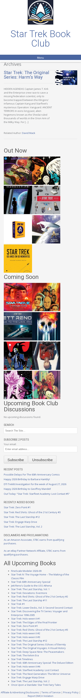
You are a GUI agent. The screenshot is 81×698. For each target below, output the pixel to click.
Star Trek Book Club (41, 38)
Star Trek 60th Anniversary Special (30, 582)
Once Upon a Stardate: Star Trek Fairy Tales (36, 684)
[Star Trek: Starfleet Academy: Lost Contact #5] (18, 184)
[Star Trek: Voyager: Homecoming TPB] (18, 213)
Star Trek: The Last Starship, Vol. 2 (23, 526)
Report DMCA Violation (40, 696)
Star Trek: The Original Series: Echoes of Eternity (38, 644)
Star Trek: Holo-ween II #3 (25, 637)
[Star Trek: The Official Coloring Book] (46, 242)
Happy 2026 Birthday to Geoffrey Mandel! (27, 489)
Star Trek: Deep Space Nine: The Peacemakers (37, 651)
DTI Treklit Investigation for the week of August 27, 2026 (35, 484)
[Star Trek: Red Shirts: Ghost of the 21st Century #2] (46, 369)
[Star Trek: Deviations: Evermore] (18, 369)
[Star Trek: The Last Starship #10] (46, 184)
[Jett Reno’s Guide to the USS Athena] (18, 339)
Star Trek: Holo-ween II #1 (25, 618)
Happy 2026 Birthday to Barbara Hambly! (27, 479)
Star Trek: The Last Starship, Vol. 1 (30, 589)
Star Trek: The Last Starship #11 (29, 600)
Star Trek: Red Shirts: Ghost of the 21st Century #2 (39, 596)
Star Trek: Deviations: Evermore (29, 593)
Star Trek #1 (18, 604)
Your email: (10, 444)
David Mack (28, 133)
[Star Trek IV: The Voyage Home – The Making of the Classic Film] (18, 310)
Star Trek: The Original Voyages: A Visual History (38, 648)
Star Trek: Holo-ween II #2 (25, 633)
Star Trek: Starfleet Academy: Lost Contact (35, 670)
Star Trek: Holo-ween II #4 (25, 666)
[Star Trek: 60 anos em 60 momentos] (18, 271)
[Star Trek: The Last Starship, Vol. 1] (46, 339)
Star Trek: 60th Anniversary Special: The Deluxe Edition (42, 662)
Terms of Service (51, 692)
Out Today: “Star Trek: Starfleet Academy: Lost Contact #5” (37, 493)
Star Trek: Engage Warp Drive (20, 522)
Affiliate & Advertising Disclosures (20, 692)
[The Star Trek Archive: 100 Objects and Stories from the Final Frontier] (46, 213)
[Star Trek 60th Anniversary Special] (46, 310)
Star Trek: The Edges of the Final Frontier (34, 622)
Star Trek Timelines (22, 659)
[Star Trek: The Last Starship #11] (18, 398)
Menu (40, 57)
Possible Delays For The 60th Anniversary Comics (32, 474)
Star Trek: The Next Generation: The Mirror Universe (40, 674)
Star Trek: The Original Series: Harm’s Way (26, 75)
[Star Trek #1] (46, 398)
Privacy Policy (71, 692)
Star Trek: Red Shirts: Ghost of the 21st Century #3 (32, 512)
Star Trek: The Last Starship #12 (22, 517)
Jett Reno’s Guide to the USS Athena (31, 585)
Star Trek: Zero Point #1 (17, 507)
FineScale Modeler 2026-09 (26, 571)
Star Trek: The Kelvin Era (25, 655)
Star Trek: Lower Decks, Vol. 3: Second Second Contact (42, 607)
